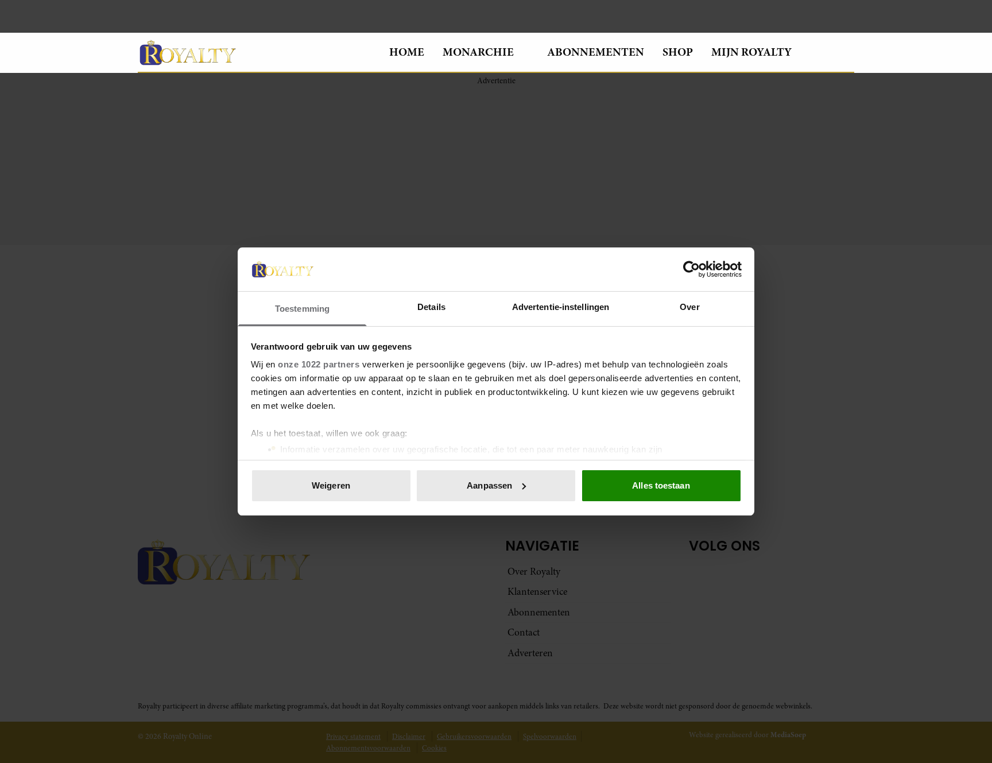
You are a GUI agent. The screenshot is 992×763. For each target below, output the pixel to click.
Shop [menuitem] (677, 52)
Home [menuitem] (406, 52)
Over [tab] (689, 307)
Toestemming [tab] (302, 308)
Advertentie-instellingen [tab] (560, 307)
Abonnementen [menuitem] (595, 52)
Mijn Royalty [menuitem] (751, 52)
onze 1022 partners (318, 364)
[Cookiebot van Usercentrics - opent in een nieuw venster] (691, 269)
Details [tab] (431, 307)
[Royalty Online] (254, 52)
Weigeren (331, 485)
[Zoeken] (845, 53)
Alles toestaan (660, 485)
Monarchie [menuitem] (478, 52)
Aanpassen (489, 485)
